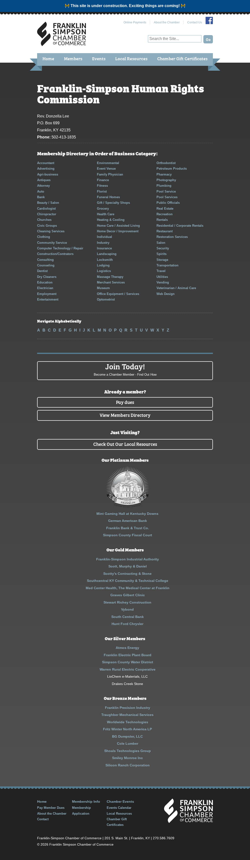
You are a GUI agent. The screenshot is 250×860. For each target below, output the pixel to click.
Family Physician (110, 174)
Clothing (43, 237)
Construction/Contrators (55, 254)
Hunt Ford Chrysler (127, 624)
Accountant (45, 163)
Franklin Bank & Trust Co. (127, 528)
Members (73, 58)
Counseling (45, 265)
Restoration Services (172, 237)
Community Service (52, 242)
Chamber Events (120, 801)
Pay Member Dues (50, 808)
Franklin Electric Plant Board (127, 655)
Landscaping (106, 254)
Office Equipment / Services (118, 294)
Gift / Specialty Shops (113, 203)
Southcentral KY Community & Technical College (127, 581)
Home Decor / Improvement (117, 231)
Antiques (44, 180)
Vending (162, 282)
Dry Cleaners (46, 277)
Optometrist (106, 299)
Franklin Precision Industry (127, 708)
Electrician (45, 288)
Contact (43, 819)
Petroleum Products (171, 168)
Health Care (105, 214)
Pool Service (166, 191)
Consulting (45, 260)
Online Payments (135, 22)
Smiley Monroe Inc (127, 758)
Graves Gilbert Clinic (127, 595)
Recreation (164, 214)
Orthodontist (166, 163)
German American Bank (127, 521)
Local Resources (131, 58)
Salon (160, 242)
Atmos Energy (127, 648)
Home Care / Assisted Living (118, 225)
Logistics (104, 271)
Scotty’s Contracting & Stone (127, 574)
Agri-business (47, 174)
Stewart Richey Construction (127, 602)
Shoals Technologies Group (127, 751)
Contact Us (194, 22)
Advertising (45, 168)
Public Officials (168, 203)
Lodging (103, 265)
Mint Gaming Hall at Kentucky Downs (127, 514)
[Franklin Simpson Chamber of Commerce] (61, 44)
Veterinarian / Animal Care (176, 288)
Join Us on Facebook (209, 20)
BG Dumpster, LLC (127, 736)
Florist (102, 191)
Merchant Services (111, 282)
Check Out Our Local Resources (125, 443)
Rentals (162, 220)
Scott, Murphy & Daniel (127, 566)
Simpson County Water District (127, 662)
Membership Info (86, 801)
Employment (46, 294)
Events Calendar (119, 808)
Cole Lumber (127, 743)
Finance (103, 180)
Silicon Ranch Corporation (127, 765)
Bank (41, 197)
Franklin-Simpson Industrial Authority (127, 559)
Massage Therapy (110, 277)
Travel (161, 271)
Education (44, 282)
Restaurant (164, 231)
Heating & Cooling (111, 220)
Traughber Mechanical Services (127, 715)
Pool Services (166, 197)
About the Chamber (167, 22)
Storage (162, 260)
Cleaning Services (50, 231)
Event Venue (106, 168)
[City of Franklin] (127, 506)
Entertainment (47, 299)
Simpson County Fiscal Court (127, 535)
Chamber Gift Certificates (182, 58)
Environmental (108, 163)
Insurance (104, 248)
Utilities (162, 277)
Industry (103, 242)
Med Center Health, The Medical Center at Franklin (127, 588)
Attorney (43, 185)
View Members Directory (125, 414)
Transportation (167, 265)
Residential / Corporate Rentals (179, 225)
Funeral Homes (108, 197)
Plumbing (163, 185)
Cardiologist (46, 208)
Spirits (161, 254)
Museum (103, 288)
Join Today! (125, 368)
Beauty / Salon (48, 203)
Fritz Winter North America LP (127, 729)
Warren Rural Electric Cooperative (128, 669)
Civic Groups (47, 225)
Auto (40, 191)
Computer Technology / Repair (60, 248)
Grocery (103, 208)
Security (162, 248)
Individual (104, 237)
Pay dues (125, 401)
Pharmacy (164, 174)
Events (98, 58)
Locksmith (105, 260)
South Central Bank (127, 617)
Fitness (102, 185)
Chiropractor (46, 214)
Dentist (42, 271)
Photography (166, 180)
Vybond (127, 609)
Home (48, 58)
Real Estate (164, 208)
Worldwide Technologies (127, 722)
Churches (44, 220)
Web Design (165, 294)
